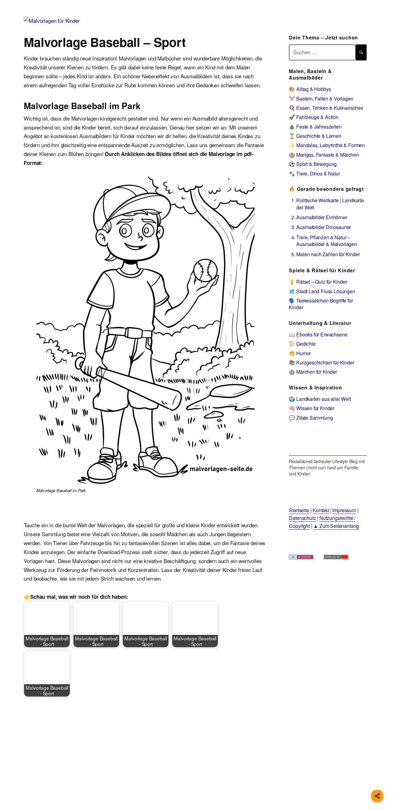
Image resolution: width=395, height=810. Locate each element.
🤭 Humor (300, 353)
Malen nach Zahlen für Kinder (328, 254)
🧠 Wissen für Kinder (311, 408)
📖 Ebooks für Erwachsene (318, 334)
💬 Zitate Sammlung (311, 417)
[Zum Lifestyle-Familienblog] (327, 442)
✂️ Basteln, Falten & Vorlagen (321, 98)
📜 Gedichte (302, 343)
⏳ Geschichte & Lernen (315, 135)
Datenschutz (302, 517)
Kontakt (321, 510)
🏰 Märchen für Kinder (313, 371)
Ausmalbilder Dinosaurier (323, 227)
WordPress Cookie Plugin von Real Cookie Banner (57, 805)
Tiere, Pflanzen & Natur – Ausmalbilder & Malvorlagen (326, 241)
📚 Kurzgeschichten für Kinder (321, 362)
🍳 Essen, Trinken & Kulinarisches (326, 107)
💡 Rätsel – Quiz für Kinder (318, 281)
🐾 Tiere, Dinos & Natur (314, 173)
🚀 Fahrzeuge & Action (314, 117)
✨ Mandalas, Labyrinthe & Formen (327, 145)
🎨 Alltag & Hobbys (310, 89)
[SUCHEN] (361, 52)
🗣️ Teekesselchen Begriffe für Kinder (321, 304)
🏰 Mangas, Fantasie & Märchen (324, 154)
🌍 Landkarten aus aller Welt (320, 398)
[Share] (377, 796)
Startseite (299, 510)
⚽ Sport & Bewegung (313, 163)
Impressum (344, 510)
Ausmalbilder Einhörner (321, 217)
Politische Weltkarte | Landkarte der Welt (330, 204)
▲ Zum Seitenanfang (336, 525)
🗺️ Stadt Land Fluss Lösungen (322, 291)
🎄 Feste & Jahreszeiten (315, 126)
